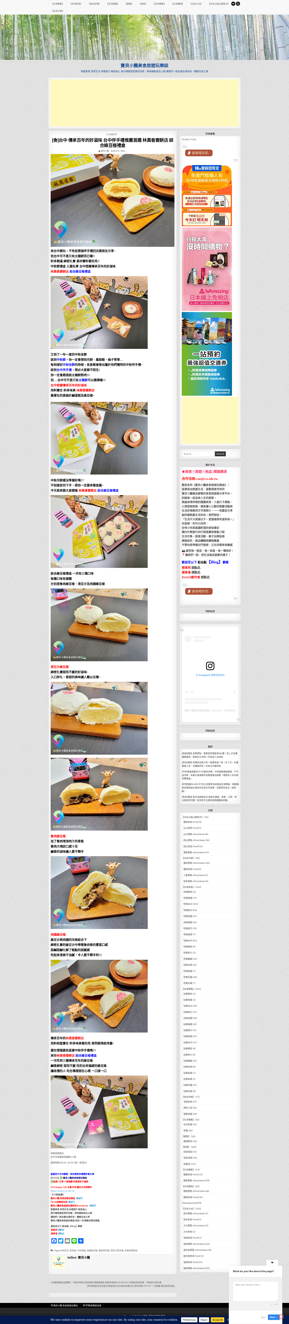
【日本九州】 (196, 3)
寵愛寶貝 (187, 1141)
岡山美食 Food (190, 846)
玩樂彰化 (187, 1054)
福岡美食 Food (190, 1262)
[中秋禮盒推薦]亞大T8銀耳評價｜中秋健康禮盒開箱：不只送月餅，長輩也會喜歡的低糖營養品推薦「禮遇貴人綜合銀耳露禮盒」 (210, 775)
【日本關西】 (177, 3)
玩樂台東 (187, 1091)
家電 (185, 1130)
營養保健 (187, 1114)
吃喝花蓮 (187, 977)
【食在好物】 (94, 3)
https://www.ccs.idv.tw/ (63, 1191)
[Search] (238, 4)
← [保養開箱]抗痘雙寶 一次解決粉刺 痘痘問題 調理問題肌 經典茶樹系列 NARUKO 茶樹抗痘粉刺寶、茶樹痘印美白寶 (105, 1282)
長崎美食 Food (190, 1237)
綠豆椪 (73, 1250)
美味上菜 (187, 1107)
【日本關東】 (159, 3)
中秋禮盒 (81, 1250)
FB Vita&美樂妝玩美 (92, 1305)
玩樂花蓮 (187, 1085)
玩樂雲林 (187, 994)
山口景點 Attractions (194, 834)
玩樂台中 (187, 1042)
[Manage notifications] (281, 1316)
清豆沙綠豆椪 (117, 1250)
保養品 (186, 1164)
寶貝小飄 (105, 150)
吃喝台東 (187, 983)
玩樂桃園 (187, 1024)
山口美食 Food (190, 828)
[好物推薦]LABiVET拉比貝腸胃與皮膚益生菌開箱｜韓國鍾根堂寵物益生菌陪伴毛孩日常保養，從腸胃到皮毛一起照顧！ (210, 787)
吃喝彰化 (187, 952)
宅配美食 (187, 1101)
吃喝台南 (187, 965)
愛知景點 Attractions (194, 863)
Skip (263, 1317)
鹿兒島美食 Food (191, 1256)
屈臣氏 (65, 1250)
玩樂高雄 (187, 1073)
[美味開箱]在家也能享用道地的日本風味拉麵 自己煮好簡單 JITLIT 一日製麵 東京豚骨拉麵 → (132, 1286)
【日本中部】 (57, 10)
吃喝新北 (187, 910)
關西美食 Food (190, 1197)
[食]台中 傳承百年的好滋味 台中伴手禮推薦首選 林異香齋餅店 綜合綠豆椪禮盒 (112, 142)
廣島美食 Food (190, 822)
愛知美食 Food (190, 869)
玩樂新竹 (187, 1030)
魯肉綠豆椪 (104, 1250)
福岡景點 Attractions (194, 1268)
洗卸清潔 (187, 1158)
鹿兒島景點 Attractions (195, 1250)
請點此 (205, 577)
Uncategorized (190, 1203)
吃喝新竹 (187, 928)
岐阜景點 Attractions (194, 881)
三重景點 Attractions (194, 875)
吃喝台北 (187, 904)
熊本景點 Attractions (194, 1213)
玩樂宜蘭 (187, 1018)
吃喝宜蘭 (187, 916)
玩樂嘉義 (187, 1060)
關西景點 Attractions (194, 1191)
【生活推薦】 (112, 3)
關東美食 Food (190, 1174)
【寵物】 (129, 3)
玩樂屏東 (187, 1079)
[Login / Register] (233, 4)
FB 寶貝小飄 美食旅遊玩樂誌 (64, 1305)
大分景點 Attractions (194, 1225)
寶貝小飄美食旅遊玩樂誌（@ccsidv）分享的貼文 (210, 710)
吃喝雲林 (187, 892)
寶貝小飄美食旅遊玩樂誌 (144, 65)
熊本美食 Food (190, 1219)
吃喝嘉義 (187, 959)
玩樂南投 (187, 1048)
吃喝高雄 (187, 971)
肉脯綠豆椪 (92, 1250)
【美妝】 (143, 3)
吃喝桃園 (187, 922)
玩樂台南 (187, 1066)
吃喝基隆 (187, 898)
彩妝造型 (187, 1151)
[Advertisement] (144, 102)
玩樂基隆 (187, 1000)
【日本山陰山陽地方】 (219, 3)
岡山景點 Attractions (194, 840)
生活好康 (187, 1124)
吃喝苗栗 (187, 934)
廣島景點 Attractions (194, 852)
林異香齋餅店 (131, 1250)
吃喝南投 (187, 946)
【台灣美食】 (75, 3)
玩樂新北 (187, 1012)
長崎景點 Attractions (194, 1244)
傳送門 (79, 1198)
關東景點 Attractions (194, 1180)
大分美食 (187, 1231)
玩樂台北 (187, 1006)
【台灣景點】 (57, 3)
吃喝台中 (113, 134)
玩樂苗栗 (187, 1036)
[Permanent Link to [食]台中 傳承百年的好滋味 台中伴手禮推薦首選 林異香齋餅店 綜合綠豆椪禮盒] (113, 200)
